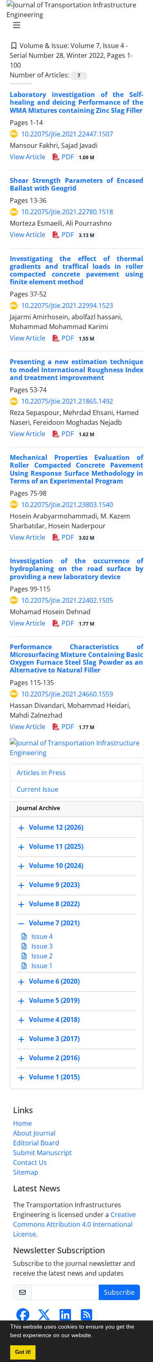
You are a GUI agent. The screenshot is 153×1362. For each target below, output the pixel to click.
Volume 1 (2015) (54, 1076)
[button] (95, 1336)
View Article (27, 156)
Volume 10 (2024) (56, 865)
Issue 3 (41, 946)
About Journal (34, 1133)
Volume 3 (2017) (54, 1038)
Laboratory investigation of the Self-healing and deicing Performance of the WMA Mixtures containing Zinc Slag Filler (76, 102)
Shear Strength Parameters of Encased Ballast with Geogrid (76, 184)
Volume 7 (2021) (54, 922)
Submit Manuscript (42, 1152)
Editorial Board (36, 1142)
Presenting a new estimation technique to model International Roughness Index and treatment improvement (76, 369)
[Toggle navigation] (74, 25)
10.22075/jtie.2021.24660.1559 (67, 694)
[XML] (27, 65)
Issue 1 (41, 965)
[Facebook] (23, 1317)
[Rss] (86, 1317)
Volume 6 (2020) (54, 981)
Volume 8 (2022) (54, 903)
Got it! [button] (23, 1352)
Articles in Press (41, 772)
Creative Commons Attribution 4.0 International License (74, 1224)
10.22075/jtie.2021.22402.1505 (67, 600)
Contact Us (30, 1162)
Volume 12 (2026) (56, 827)
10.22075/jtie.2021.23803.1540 (67, 504)
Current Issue (37, 789)
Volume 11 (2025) (56, 846)
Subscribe (119, 1292)
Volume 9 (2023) (54, 884)
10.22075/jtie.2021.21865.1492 (67, 401)
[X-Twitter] (44, 1317)
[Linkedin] (65, 1317)
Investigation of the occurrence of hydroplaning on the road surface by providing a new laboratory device (76, 568)
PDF (77, 156)
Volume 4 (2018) (54, 1019)
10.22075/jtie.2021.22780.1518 (67, 211)
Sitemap (25, 1172)
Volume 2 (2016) (54, 1057)
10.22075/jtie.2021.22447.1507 (67, 134)
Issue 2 (41, 955)
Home (22, 1123)
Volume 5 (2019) (54, 1000)
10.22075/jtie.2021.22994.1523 (67, 305)
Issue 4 (41, 936)
